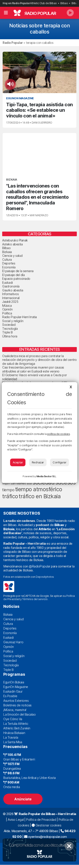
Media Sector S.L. (46, 476)
